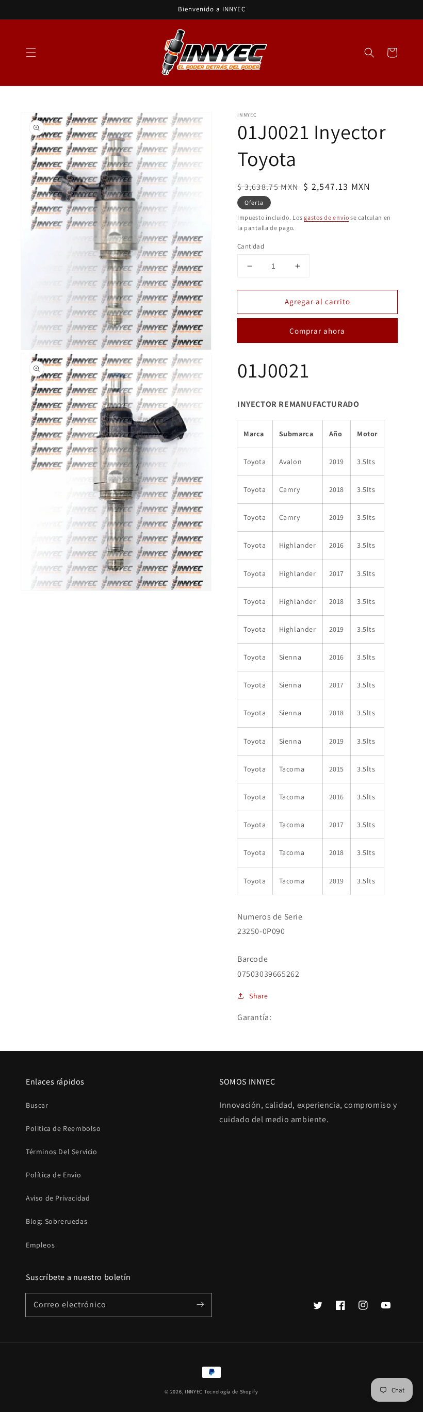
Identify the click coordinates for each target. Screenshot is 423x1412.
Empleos (40, 1245)
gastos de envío (326, 217)
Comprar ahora (317, 331)
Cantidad (250, 246)
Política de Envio (53, 1174)
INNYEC (194, 1391)
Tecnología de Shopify (231, 1391)
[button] (31, 52)
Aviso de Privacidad (58, 1198)
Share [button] (258, 995)
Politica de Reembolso (63, 1128)
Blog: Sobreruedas (56, 1221)
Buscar (37, 1105)
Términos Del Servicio (61, 1151)
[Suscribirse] (200, 1304)
